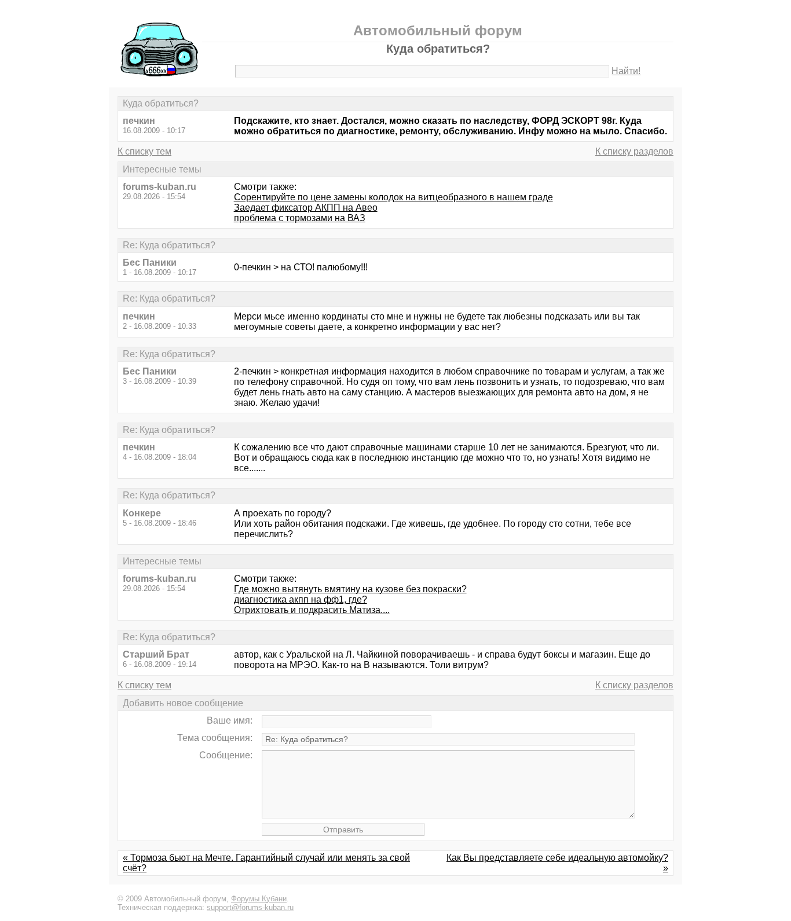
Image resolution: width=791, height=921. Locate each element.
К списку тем (144, 151)
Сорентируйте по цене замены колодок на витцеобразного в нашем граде (393, 197)
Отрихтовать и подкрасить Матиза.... (312, 610)
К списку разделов (634, 151)
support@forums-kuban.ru (250, 907)
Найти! (625, 71)
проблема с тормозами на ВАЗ (299, 218)
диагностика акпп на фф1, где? (300, 599)
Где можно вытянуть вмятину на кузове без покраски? (350, 589)
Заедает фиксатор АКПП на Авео (306, 207)
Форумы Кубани (259, 898)
